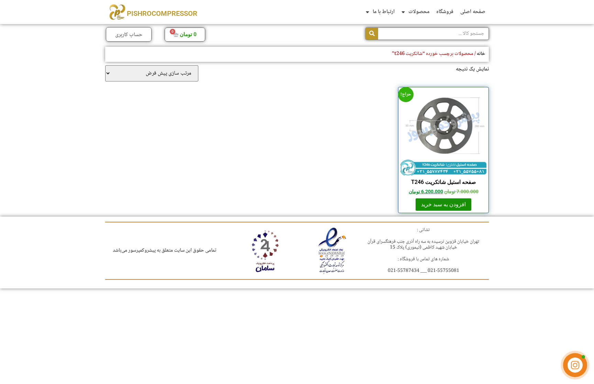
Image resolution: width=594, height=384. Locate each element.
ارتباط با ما (384, 12)
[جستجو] (372, 34)
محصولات (418, 12)
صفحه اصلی (472, 12)
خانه (481, 54)
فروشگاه (444, 12)
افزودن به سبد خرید (443, 204)
